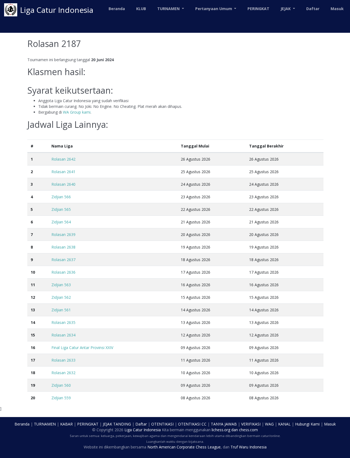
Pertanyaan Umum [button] (214, 8)
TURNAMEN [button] (169, 8)
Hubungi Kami (307, 424)
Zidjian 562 (61, 297)
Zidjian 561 (61, 309)
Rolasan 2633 (63, 360)
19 (33, 385)
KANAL (284, 424)
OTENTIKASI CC (192, 424)
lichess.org (221, 429)
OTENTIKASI (162, 424)
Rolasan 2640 (63, 184)
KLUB (141, 8)
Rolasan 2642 (63, 159)
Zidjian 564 (61, 221)
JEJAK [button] (286, 8)
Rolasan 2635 (63, 322)
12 (33, 297)
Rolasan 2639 (63, 234)
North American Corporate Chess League (184, 447)
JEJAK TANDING (117, 424)
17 (33, 360)
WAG (269, 424)
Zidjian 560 (61, 385)
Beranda (117, 8)
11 (33, 284)
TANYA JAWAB (224, 424)
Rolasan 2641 (63, 171)
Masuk (337, 8)
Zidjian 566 (61, 196)
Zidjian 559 (61, 397)
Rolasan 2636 (63, 272)
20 (33, 397)
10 (33, 272)
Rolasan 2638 (63, 247)
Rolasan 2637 (63, 259)
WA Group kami (77, 112)
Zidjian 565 (61, 209)
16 (33, 347)
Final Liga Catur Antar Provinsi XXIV (82, 347)
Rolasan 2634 (63, 335)
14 (33, 322)
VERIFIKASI (251, 424)
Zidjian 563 (61, 284)
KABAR (66, 424)
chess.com (248, 429)
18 (33, 372)
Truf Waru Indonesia (249, 447)
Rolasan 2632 (63, 372)
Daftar (312, 8)
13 (33, 309)
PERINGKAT (258, 8)
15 (33, 335)
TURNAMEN (45, 424)
